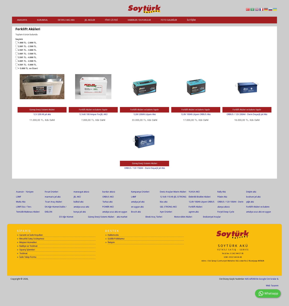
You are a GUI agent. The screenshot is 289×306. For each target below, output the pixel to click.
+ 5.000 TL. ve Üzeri (28, 68)
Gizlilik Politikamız (116, 238)
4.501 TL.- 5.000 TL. (27, 65)
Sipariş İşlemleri (27, 249)
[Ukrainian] (275, 9)
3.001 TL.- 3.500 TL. (27, 54)
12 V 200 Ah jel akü (42, 114)
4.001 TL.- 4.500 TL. (27, 61)
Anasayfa (22, 20)
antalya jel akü (137, 201)
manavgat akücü (81, 191)
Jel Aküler (90, 20)
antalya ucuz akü (81, 207)
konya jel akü (80, 212)
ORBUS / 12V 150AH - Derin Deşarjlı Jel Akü (144, 168)
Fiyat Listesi (111, 20)
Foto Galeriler (169, 20)
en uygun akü (137, 207)
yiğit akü (250, 201)
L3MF (18, 196)
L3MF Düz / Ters (23, 207)
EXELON (48, 212)
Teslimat (23, 253)
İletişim (191, 20)
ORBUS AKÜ (108, 196)
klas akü (163, 201)
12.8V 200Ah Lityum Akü (144, 114)
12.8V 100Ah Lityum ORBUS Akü (196, 114)
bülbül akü (78, 201)
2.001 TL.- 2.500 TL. (27, 46)
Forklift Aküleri (195, 207)
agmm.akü (194, 212)
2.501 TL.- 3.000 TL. (27, 50)
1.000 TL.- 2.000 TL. (27, 43)
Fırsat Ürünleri (51, 191)
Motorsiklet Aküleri (183, 217)
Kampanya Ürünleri (140, 191)
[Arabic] (252, 9)
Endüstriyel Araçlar (212, 217)
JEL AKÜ (77, 196)
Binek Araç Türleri (154, 217)
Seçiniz (19, 39)
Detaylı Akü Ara (66, 20)
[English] (257, 9)
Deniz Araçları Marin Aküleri (173, 191)
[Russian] (270, 9)
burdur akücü (108, 191)
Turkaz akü (107, 201)
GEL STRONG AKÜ (168, 207)
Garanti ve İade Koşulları (31, 235)
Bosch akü (136, 212)
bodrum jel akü (253, 196)
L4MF (133, 196)
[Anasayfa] (144, 13)
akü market (122, 217)
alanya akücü (223, 207)
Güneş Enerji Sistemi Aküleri (101, 217)
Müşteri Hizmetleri (28, 242)
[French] (261, 9)
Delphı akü (251, 191)
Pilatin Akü (222, 196)
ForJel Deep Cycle (225, 212)
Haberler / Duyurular (139, 20)
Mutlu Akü (20, 201)
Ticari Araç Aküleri (53, 201)
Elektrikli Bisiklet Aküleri (200, 196)
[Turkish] (248, 9)
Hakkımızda (113, 235)
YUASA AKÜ (194, 191)
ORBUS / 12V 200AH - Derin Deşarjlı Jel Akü (247, 114)
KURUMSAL (42, 20)
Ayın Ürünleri (166, 212)
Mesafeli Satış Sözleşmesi (31, 238)
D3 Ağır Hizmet (66, 217)
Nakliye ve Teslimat (28, 246)
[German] (266, 9)
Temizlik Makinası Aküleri (28, 212)
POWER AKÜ (108, 207)
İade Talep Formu (27, 257)
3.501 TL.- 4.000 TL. (27, 57)
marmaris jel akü (53, 196)
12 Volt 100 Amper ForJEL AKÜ (93, 114)
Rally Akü (221, 191)
